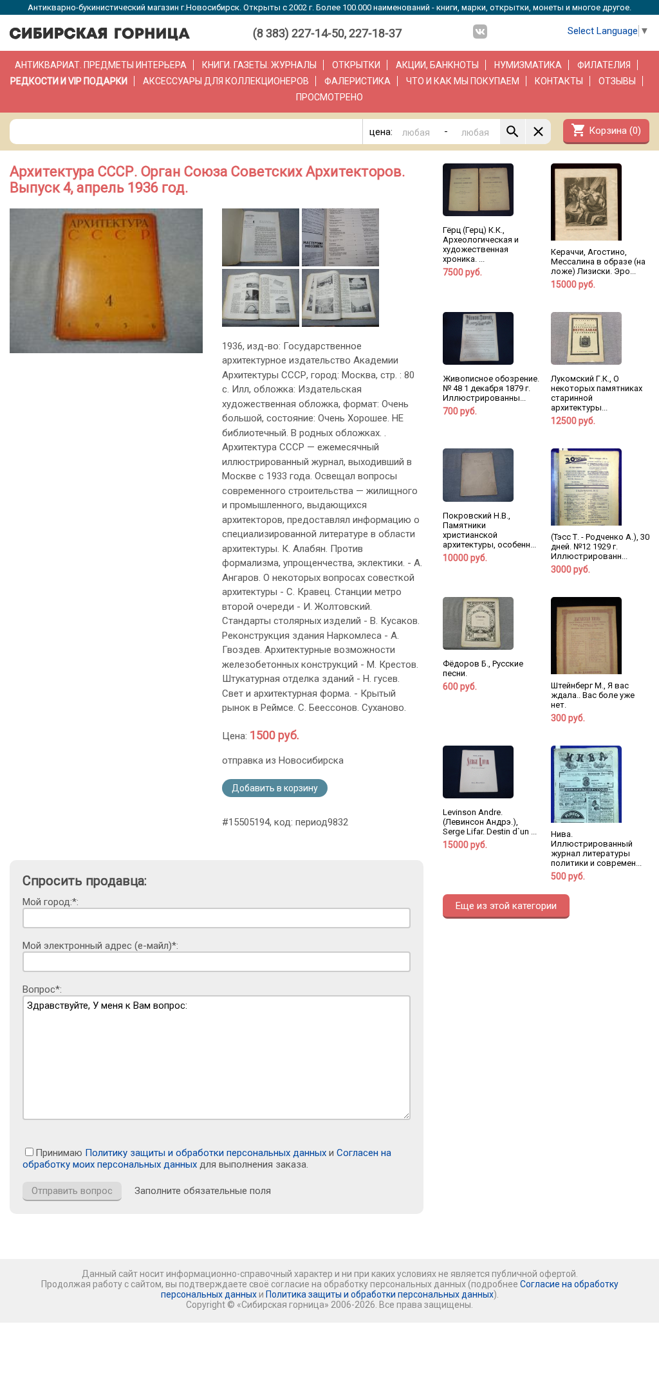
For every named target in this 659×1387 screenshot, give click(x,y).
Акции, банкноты (437, 65)
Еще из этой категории (506, 906)
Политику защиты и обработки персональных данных (205, 1153)
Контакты (559, 81)
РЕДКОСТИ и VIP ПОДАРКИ (68, 81)
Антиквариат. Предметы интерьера (101, 65)
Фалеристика (357, 81)
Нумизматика (528, 65)
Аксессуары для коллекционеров (226, 81)
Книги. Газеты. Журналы (259, 65)
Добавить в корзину (275, 788)
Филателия (604, 65)
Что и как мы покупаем (462, 81)
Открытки (356, 65)
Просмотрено (329, 97)
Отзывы (617, 81)
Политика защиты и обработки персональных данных (380, 1294)
